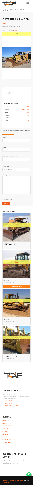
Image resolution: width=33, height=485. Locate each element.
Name (4, 137)
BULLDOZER (15, 30)
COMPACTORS (5, 428)
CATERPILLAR (25, 109)
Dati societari (14, 478)
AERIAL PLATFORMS (7, 426)
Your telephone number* (9, 157)
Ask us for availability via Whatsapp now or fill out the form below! (16, 132)
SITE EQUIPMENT (6, 437)
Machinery (5, 166)
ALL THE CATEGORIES (7, 442)
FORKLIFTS (5, 434)
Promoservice (5, 482)
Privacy (19, 478)
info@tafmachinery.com (12, 405)
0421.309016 (8, 401)
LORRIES (4, 431)
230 (28, 120)
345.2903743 (8, 403)
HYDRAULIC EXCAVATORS (8, 439)
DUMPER (4, 423)
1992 (27, 112)
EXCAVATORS (5, 420)
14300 (27, 115)
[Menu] (27, 3)
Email (4, 147)
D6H (27, 106)
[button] (28, 60)
